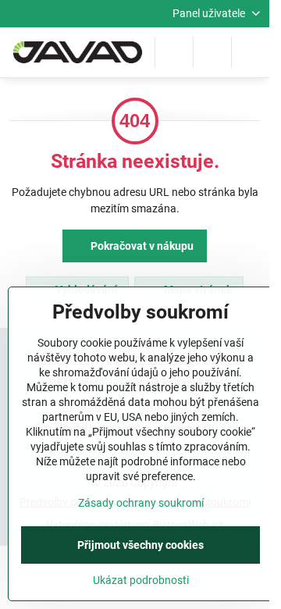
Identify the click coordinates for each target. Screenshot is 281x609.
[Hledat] (174, 52)
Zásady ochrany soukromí (141, 503)
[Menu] (250, 52)
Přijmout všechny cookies (140, 545)
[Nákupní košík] (212, 52)
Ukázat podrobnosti (141, 580)
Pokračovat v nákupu (141, 246)
